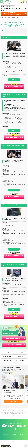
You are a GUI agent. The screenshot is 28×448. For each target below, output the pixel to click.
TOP (7, 352)
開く (7, 30)
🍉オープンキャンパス (16, 17)
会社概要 (14, 434)
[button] (1, 17)
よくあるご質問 (22, 433)
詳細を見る (14, 79)
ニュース (9, 17)
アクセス (23, 17)
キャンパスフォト (20, 361)
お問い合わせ (5, 434)
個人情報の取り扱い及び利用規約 (9, 433)
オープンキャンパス (7, 356)
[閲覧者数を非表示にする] (9, 446)
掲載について (22, 434)
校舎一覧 (20, 356)
